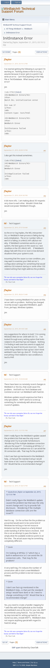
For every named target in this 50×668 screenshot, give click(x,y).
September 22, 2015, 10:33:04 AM (16, 379)
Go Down (6, 52)
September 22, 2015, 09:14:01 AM (16, 329)
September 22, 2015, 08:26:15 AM (16, 294)
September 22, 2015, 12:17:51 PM (16, 430)
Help (14, 662)
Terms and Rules (23, 662)
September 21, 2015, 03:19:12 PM (16, 64)
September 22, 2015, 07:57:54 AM (16, 227)
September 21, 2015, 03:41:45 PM (16, 195)
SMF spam (16, 647)
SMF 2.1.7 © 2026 (19, 665)
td (5, 223)
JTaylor (8, 59)
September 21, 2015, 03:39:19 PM (16, 150)
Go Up (4, 642)
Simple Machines (31, 665)
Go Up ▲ (34, 662)
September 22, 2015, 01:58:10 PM (16, 486)
